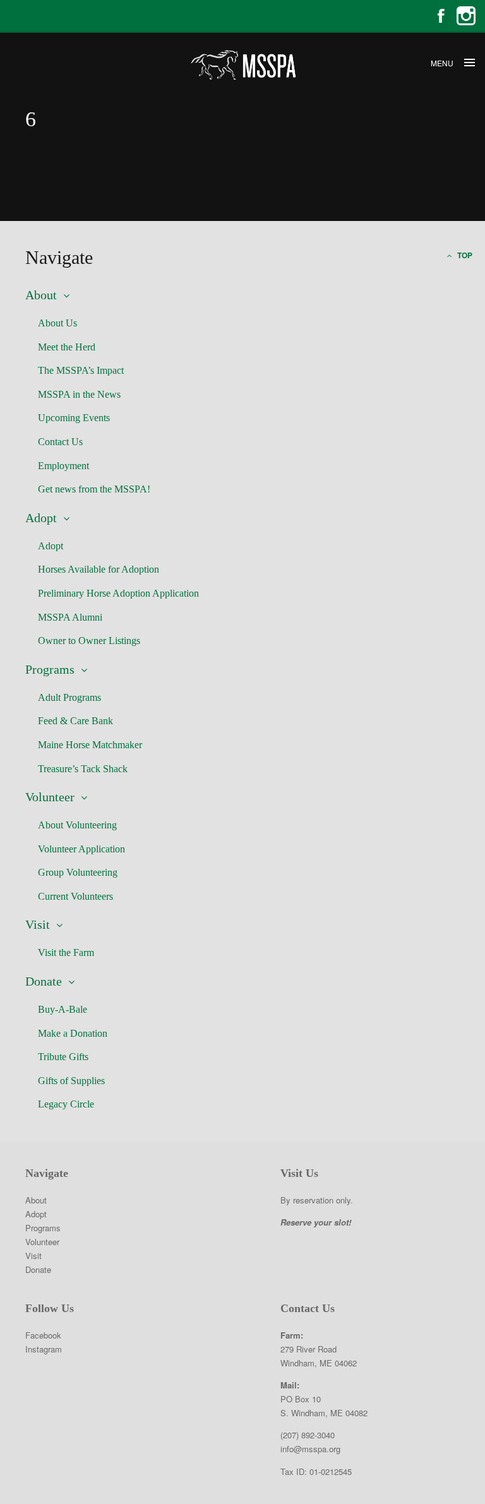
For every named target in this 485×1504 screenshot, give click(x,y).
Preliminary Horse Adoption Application (118, 593)
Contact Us (60, 441)
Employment (63, 465)
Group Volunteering (77, 872)
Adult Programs (69, 697)
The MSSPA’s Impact (81, 370)
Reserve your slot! (315, 1222)
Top (463, 255)
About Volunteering (77, 825)
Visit (37, 924)
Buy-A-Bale (62, 1009)
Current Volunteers (75, 896)
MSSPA (242, 65)
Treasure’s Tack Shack (83, 768)
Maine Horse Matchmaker (90, 744)
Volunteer (50, 797)
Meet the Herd (66, 347)
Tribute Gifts (63, 1056)
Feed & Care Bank (75, 720)
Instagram (466, 15)
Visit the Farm (66, 952)
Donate (43, 981)
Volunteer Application (81, 849)
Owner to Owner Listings (89, 640)
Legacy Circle (66, 1104)
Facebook (440, 15)
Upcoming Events (74, 417)
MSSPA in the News (79, 394)
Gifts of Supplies (71, 1080)
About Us (57, 323)
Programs (50, 669)
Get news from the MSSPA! (94, 489)
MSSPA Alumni (70, 617)
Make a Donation (72, 1033)
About (41, 295)
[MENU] (469, 63)
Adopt (41, 518)
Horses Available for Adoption (98, 569)
